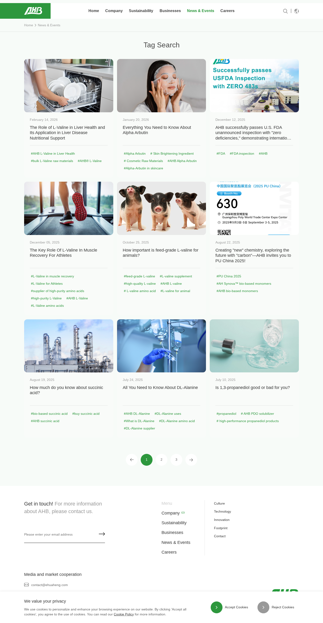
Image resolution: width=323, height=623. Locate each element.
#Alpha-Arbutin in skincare (143, 168)
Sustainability (174, 522)
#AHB (263, 153)
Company (171, 513)
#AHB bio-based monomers (237, 291)
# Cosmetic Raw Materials (143, 161)
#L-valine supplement (176, 276)
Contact (220, 536)
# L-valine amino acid (140, 291)
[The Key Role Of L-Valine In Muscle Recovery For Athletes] (68, 208)
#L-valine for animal (175, 291)
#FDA (221, 153)
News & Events (49, 25)
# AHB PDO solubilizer (257, 413)
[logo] (33, 11)
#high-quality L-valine (140, 283)
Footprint (220, 528)
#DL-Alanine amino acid (177, 421)
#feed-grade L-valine (139, 276)
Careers (169, 552)
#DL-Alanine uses (168, 413)
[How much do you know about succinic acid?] (68, 346)
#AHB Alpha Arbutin (182, 161)
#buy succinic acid (86, 413)
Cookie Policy (124, 614)
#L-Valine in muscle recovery (52, 276)
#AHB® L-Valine (90, 161)
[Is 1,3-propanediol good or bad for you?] (254, 346)
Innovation (222, 520)
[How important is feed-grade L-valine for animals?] (161, 208)
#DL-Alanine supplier (139, 428)
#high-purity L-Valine (46, 298)
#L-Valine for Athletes (47, 283)
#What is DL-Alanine (139, 421)
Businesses (172, 532)
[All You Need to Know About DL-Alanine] (161, 346)
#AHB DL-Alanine (137, 413)
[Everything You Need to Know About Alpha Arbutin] (161, 85)
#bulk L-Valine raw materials (52, 161)
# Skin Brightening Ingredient (172, 153)
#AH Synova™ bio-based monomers (244, 283)
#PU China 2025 (229, 276)
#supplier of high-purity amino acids (57, 291)
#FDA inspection (242, 153)
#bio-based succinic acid (49, 413)
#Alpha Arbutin (135, 153)
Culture (219, 503)
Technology (222, 511)
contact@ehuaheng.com (49, 585)
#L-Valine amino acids (47, 305)
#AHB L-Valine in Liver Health (53, 153)
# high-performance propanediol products (248, 421)
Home (93, 11)
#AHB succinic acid (45, 421)
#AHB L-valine (171, 283)
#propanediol (226, 413)
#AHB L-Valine (77, 298)
